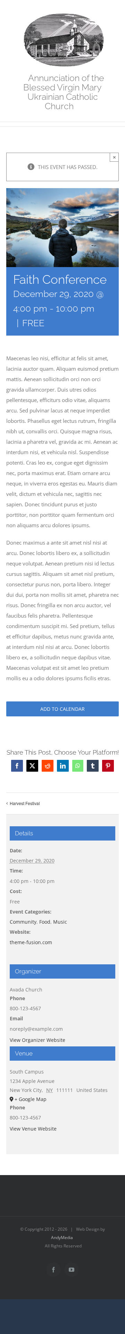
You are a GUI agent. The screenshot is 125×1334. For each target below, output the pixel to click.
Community (23, 921)
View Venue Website (33, 1128)
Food (44, 921)
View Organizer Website (37, 1040)
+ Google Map (31, 1099)
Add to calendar (62, 709)
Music (60, 921)
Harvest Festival (25, 803)
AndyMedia (62, 1237)
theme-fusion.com (31, 942)
